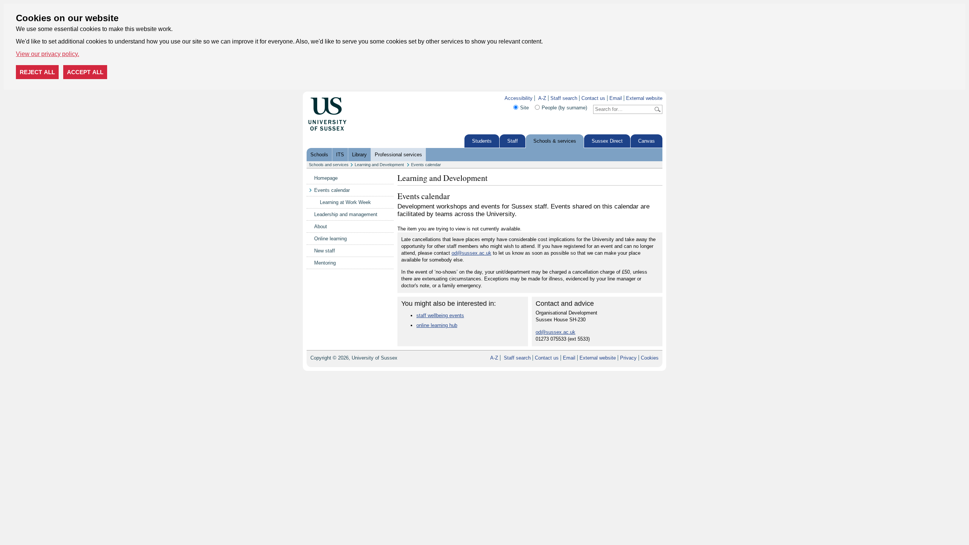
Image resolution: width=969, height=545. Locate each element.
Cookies (650, 358)
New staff (324, 251)
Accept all (85, 72)
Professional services (398, 154)
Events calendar (426, 164)
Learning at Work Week (345, 202)
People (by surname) (564, 108)
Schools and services (329, 164)
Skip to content (363, 98)
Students (482, 141)
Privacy (628, 358)
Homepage (326, 178)
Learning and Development (380, 164)
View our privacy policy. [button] (47, 54)
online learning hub (436, 325)
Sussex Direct (607, 141)
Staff (512, 141)
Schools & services (554, 141)
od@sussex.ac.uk (471, 253)
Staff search (563, 98)
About (320, 226)
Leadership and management (345, 214)
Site (524, 108)
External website (644, 98)
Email (615, 98)
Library (359, 154)
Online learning (330, 238)
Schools (319, 154)
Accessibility (519, 98)
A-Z (542, 98)
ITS (340, 154)
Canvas (646, 141)
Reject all (37, 72)
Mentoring (325, 263)
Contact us (593, 98)
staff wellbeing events (440, 315)
